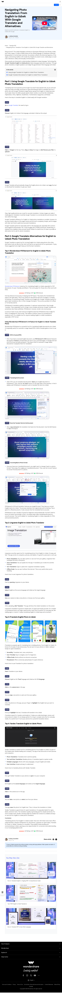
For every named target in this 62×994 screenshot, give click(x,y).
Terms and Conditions (6, 984)
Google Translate (13, 105)
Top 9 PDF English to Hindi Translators (17, 904)
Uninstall (31, 986)
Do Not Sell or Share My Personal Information (33, 984)
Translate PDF (12, 45)
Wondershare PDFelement (12, 286)
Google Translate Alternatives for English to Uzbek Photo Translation (28, 75)
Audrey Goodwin (14, 36)
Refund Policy (57, 984)
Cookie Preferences (49, 984)
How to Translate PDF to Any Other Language (19, 927)
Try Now (56, 4)
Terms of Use (20, 984)
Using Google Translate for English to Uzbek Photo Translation (26, 72)
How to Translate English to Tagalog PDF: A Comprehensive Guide (24, 880)
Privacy (14, 984)
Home (6, 45)
